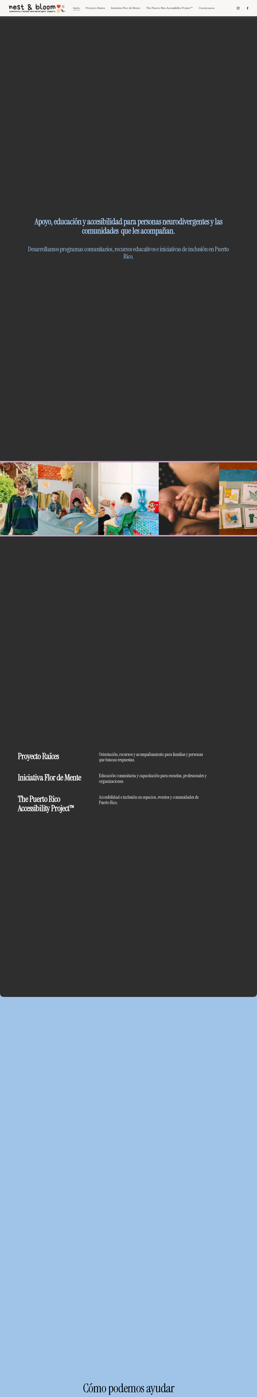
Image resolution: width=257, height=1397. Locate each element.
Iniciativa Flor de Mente (125, 8)
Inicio (76, 8)
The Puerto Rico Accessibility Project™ (169, 8)
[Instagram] (238, 8)
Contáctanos (207, 8)
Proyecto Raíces (95, 8)
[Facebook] (247, 8)
